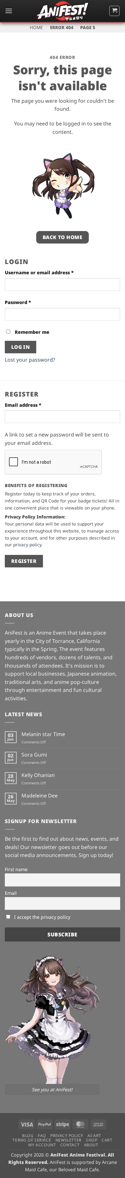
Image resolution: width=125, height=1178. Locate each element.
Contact (69, 1145)
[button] (9, 11)
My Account (42, 1145)
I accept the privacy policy (41, 917)
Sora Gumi (34, 755)
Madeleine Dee (39, 796)
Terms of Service (32, 1140)
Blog (27, 1135)
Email (11, 893)
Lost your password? (30, 359)
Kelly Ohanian (38, 775)
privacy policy (27, 544)
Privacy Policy (66, 1135)
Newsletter (68, 1140)
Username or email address (50, 272)
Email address (34, 405)
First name (16, 869)
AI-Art (94, 1135)
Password (29, 302)
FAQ (42, 1135)
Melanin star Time (43, 734)
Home (36, 27)
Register (24, 561)
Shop (91, 1140)
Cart (107, 1140)
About (91, 1145)
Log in (20, 346)
